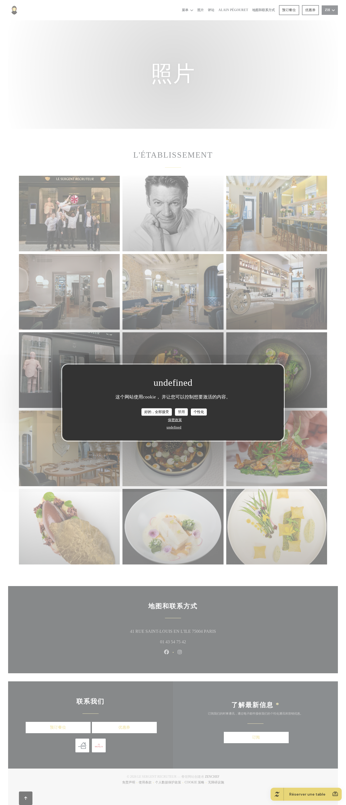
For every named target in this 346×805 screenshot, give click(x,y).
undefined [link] (174, 427)
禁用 (181, 412)
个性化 (199, 412)
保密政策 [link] (175, 420)
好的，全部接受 (156, 412)
